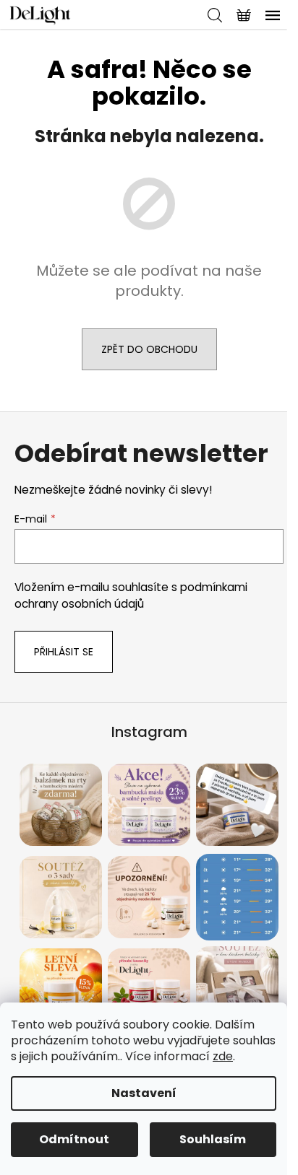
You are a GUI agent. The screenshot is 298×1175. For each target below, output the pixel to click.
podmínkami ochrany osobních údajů (130, 595)
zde (223, 1056)
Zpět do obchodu (149, 349)
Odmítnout (74, 1139)
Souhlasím (212, 1139)
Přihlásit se (63, 652)
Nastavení (143, 1093)
